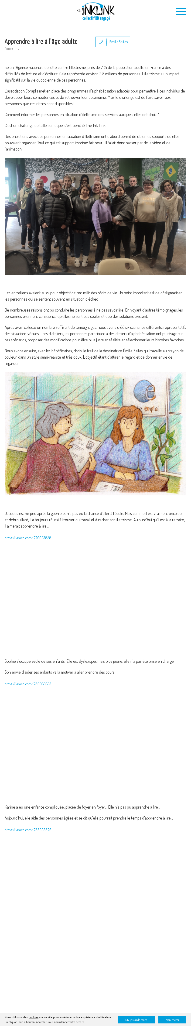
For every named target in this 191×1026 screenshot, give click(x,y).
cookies (33, 1017)
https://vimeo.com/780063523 (28, 684)
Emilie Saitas (118, 41)
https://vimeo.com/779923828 (28, 537)
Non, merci (172, 1020)
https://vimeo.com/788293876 (28, 829)
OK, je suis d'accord (136, 1020)
